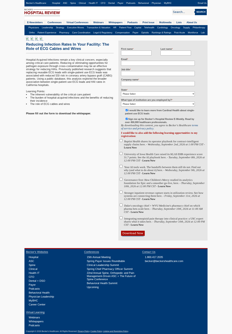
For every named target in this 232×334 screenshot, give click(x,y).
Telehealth (149, 27)
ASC (65, 3)
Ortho (32, 32)
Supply (186, 27)
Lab (203, 32)
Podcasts (130, 3)
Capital (137, 27)
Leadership (47, 27)
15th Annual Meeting (99, 257)
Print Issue (148, 22)
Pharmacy (64, 32)
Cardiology (162, 27)
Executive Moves (75, 27)
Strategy (60, 27)
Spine (73, 3)
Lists (179, 22)
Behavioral (143, 3)
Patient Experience (47, 32)
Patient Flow (125, 27)
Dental (111, 3)
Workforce (193, 32)
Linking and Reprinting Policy (115, 331)
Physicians (33, 27)
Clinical (82, 3)
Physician (156, 3)
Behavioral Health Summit (102, 283)
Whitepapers (115, 22)
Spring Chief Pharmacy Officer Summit (110, 269)
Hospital (56, 3)
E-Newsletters (35, 22)
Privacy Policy (83, 331)
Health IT (93, 3)
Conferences (55, 22)
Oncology (175, 27)
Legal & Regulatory (102, 32)
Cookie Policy (96, 331)
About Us (192, 22)
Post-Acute (179, 32)
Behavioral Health (39, 292)
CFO (103, 3)
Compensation (122, 32)
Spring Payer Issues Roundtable (106, 261)
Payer (120, 3)
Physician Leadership (41, 296)
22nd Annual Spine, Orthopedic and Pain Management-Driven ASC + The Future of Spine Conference (111, 276)
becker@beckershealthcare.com (164, 261)
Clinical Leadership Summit (103, 265)
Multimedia (165, 22)
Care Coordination (81, 32)
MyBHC (168, 3)
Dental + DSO (37, 280)
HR (114, 27)
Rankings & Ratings (161, 32)
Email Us (202, 3)
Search (200, 12)
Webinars (98, 22)
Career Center (37, 304)
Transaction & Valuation (98, 27)
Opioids (145, 32)
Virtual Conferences (77, 22)
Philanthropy (199, 27)
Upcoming (93, 287)
